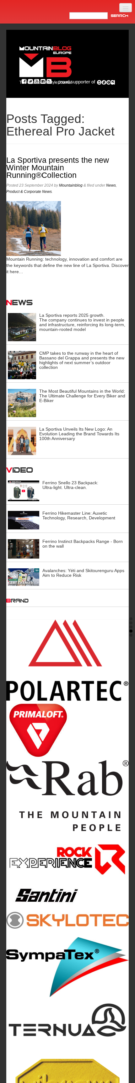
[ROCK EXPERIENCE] (67, 859)
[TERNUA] (67, 1020)
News (111, 185)
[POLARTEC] (67, 660)
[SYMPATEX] (67, 967)
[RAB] (67, 795)
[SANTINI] (67, 895)
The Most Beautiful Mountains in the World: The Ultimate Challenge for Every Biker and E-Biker (82, 396)
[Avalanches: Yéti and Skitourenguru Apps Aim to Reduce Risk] (23, 576)
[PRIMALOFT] (67, 730)
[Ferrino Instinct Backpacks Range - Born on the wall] (23, 548)
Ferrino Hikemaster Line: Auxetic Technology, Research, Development (78, 515)
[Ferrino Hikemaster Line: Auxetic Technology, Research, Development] (23, 519)
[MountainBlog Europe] (45, 63)
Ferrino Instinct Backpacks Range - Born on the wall (82, 544)
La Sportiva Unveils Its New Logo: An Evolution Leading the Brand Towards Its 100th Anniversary (79, 434)
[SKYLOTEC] (67, 919)
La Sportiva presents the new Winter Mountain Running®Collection (57, 167)
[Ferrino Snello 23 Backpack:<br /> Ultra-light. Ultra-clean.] (23, 490)
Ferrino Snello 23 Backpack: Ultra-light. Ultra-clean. (70, 485)
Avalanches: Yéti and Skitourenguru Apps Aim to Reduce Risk (83, 573)
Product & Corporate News (29, 191)
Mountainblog (71, 185)
